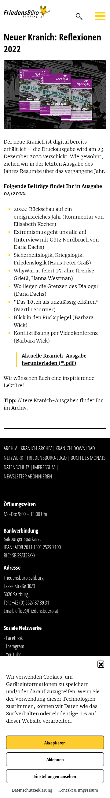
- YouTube (12, 654)
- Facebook (13, 638)
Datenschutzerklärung (32, 790)
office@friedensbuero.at (36, 610)
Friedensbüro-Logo (47, 457)
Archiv (19, 408)
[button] (101, 664)
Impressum (44, 467)
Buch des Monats (88, 457)
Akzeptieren (55, 743)
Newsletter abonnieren (28, 476)
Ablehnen (55, 759)
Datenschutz (16, 467)
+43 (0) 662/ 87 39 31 (30, 602)
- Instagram (14, 646)
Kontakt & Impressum (78, 790)
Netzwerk (13, 457)
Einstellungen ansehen (55, 776)
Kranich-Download (75, 448)
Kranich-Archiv (36, 448)
